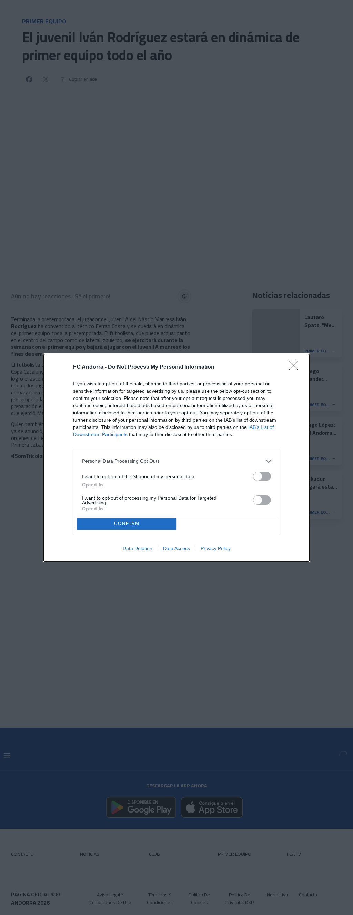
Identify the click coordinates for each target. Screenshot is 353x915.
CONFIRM (127, 523)
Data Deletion (137, 548)
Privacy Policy (216, 548)
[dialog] (176, 457)
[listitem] (176, 461)
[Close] (295, 367)
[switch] (262, 476)
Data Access (176, 548)
